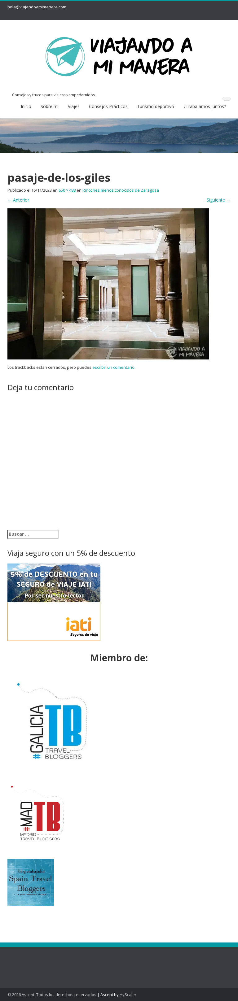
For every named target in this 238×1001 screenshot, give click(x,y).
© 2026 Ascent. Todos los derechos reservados (51, 994)
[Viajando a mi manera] (119, 55)
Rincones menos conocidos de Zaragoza (120, 190)
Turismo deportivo (155, 106)
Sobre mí (50, 106)
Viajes (74, 106)
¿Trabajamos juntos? (204, 106)
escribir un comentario (113, 367)
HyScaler (128, 994)
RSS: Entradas (29, 960)
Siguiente (219, 200)
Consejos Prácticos (108, 106)
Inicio (26, 106)
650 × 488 (67, 190)
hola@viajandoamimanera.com (36, 7)
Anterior (18, 200)
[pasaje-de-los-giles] (108, 283)
